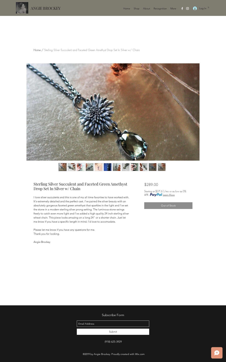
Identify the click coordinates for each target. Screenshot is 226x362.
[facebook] (182, 8)
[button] (208, 7)
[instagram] (187, 8)
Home (37, 50)
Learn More (169, 194)
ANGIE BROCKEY (46, 8)
